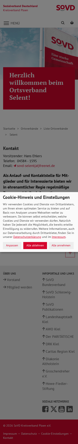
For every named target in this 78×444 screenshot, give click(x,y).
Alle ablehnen (35, 245)
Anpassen (12, 245)
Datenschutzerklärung (27, 237)
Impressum (59, 237)
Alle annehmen (61, 245)
